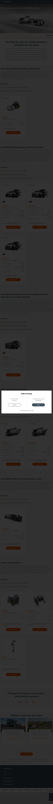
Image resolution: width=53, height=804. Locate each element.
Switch (38, 404)
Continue (14, 404)
